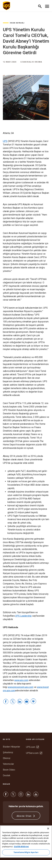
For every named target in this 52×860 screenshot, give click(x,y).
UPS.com (32, 747)
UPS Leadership (23, 615)
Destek (6, 775)
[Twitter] (13, 795)
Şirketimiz (8, 752)
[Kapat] (48, 828)
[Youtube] (36, 795)
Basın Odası (9, 769)
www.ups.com (21, 680)
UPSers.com (34, 753)
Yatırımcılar (8, 764)
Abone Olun (24, 816)
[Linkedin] (28, 795)
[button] (41, 6)
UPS (5, 141)
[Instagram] (21, 795)
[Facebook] (6, 795)
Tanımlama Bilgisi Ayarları (26, 852)
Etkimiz (6, 758)
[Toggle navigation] (47, 6)
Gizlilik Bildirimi (21, 846)
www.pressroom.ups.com (20, 687)
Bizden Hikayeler (11, 746)
